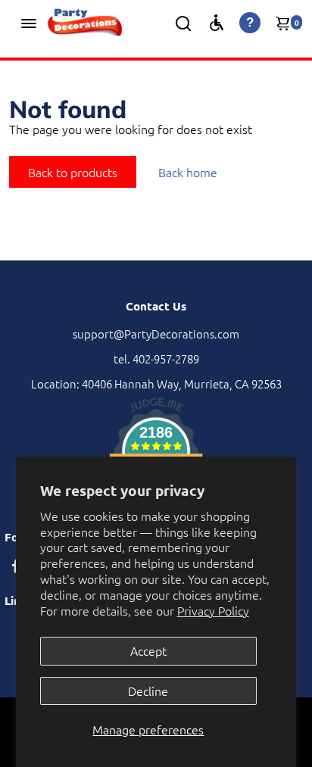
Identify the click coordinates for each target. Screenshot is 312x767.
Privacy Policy (213, 610)
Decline (148, 690)
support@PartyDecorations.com (156, 333)
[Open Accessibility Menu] (216, 22)
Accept (148, 650)
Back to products (72, 172)
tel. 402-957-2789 (156, 358)
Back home (187, 172)
